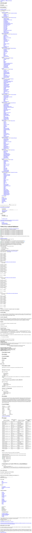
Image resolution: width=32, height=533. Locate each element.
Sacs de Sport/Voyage (5, 223)
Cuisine (5, 123)
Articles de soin (6, 150)
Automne (5, 59)
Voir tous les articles (6, 32)
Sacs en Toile (5, 28)
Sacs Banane (5, 20)
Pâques (5, 62)
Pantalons (5, 181)
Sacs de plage (5, 25)
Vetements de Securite (6, 191)
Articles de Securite (6, 95)
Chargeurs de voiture (6, 84)
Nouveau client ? (4, 211)
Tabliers (5, 135)
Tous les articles (4, 195)
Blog (2, 483)
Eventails (5, 178)
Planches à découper (6, 128)
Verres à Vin (5, 169)
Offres (3, 197)
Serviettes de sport (6, 133)
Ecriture (3, 68)
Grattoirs (5, 98)
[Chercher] (8, 205)
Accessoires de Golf (6, 104)
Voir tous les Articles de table (7, 141)
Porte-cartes (5, 53)
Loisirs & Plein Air (13, 102)
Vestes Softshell (6, 189)
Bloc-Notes (5, 49)
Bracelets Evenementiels (7, 174)
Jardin (4, 111)
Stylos (4, 74)
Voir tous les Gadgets (6, 91)
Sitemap (3, 516)
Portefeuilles (5, 182)
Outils (4, 100)
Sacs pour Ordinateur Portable (8, 30)
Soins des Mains (6, 157)
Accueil (3, 222)
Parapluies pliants (6, 114)
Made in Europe (4, 201)
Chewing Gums (6, 144)
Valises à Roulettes (6, 31)
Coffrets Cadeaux (6, 65)
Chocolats (5, 145)
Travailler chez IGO (4, 482)
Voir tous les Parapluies (7, 115)
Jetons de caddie (6, 41)
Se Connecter (4, 486)
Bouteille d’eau (6, 147)
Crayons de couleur (6, 70)
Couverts (5, 125)
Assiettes (5, 121)
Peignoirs (5, 132)
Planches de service (6, 139)
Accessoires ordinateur (7, 79)
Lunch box (5, 126)
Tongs (4, 187)
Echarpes (5, 177)
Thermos (5, 163)
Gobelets (5, 161)
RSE (2, 481)
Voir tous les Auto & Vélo (7, 109)
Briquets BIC (5, 39)
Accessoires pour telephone (7, 81)
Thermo (5, 166)
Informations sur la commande (6, 487)
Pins (4, 45)
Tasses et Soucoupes (6, 165)
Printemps (5, 61)
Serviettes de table (6, 140)
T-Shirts (5, 186)
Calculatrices (5, 50)
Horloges (5, 130)
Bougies (5, 122)
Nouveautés (3, 200)
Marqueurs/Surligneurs (7, 73)
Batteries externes (6, 82)
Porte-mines (5, 71)
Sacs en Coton (5, 26)
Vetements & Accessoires (5, 171)
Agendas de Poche (6, 14)
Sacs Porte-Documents (7, 22)
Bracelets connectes (6, 89)
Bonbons (3, 496)
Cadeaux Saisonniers (6, 58)
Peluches (5, 44)
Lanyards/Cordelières (6, 43)
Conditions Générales (5, 513)
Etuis (4, 52)
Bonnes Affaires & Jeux (5, 33)
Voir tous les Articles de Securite (8, 96)
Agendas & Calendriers (5, 12)
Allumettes (5, 34)
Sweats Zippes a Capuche (7, 185)
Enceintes (5, 87)
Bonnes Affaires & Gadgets (7, 37)
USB (4, 92)
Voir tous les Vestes (6, 190)
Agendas (5, 13)
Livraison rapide (9, 220)
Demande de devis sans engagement (5, 344)
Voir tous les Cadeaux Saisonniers (8, 63)
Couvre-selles (5, 108)
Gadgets (5, 88)
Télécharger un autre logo (3, 238)
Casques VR (5, 90)
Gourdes (3, 492)
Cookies (3, 515)
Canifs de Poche (6, 97)
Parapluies (5, 113)
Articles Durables (4, 198)
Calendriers (5, 15)
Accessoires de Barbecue (7, 103)
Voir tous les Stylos (6, 76)
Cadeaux (3, 57)
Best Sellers (12, 220)
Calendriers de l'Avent (7, 64)
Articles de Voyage (6, 18)
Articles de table (6, 138)
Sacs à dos (3, 493)
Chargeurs (5, 83)
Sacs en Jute (5, 27)
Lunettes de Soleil (6, 179)
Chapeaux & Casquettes (7, 175)
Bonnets (5, 173)
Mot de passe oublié (4, 210)
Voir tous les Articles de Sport (7, 106)
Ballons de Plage (6, 110)
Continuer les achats (4, 218)
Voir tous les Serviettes (7, 134)
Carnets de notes (6, 51)
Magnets (5, 131)
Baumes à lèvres (6, 151)
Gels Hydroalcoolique (6, 153)
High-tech (12, 78)
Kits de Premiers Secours (7, 154)
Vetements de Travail (6, 193)
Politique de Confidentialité (5, 514)
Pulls (4, 183)
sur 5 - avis (4, 0)
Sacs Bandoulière (6, 21)
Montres (5, 180)
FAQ (17, 220)
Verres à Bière (5, 168)
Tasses (4, 164)
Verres (3, 502)
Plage (4, 116)
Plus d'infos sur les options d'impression (10, 277)
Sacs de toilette (6, 156)
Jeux (4, 42)
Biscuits (5, 142)
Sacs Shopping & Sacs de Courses (8, 23)
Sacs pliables (5, 29)
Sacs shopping (4, 501)
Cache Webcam (6, 80)
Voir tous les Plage (6, 118)
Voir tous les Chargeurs (7, 86)
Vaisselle (3, 158)
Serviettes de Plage (6, 117)
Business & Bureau (4, 47)
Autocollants (5, 35)
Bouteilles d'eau (6, 160)
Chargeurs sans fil (6, 85)
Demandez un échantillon (4, 342)
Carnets (3, 494)
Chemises (5, 176)
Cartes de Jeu (5, 40)
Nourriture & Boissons (5, 137)
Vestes (4, 188)
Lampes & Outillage (4, 93)
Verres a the (5, 167)
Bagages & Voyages (4, 16)
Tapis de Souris (6, 55)
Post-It (4, 54)
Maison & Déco (13, 120)
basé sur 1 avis (14, 228)
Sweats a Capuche (6, 184)
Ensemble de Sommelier (7, 129)
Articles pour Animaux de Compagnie (9, 107)
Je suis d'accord (4, 532)
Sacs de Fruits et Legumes (7, 24)
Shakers (5, 162)
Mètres (4, 99)
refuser (1, 532)
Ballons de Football (6, 105)
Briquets (5, 38)
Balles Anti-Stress (6, 36)
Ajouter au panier (3, 341)
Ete (4, 60)
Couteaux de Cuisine (6, 124)
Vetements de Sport (6, 192)
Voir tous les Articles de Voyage (8, 19)
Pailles (4, 127)
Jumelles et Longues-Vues (7, 112)
